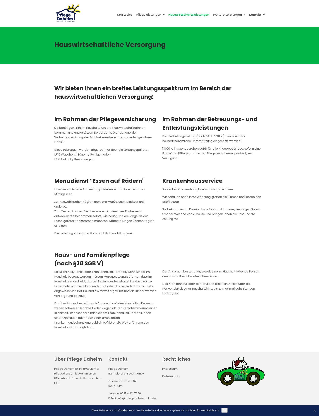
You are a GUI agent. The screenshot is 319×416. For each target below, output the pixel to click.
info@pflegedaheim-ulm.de (137, 398)
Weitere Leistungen (228, 15)
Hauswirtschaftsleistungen (188, 15)
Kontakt (255, 15)
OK (224, 410)
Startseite (124, 15)
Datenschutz (171, 376)
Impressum (170, 369)
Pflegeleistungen (149, 15)
